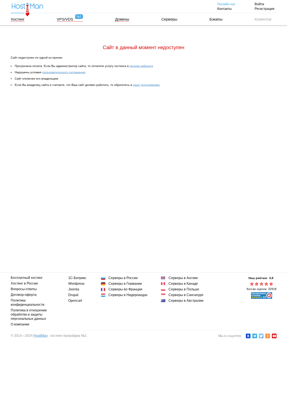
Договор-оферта (24, 295)
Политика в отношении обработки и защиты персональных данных (28, 314)
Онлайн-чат (227, 4)
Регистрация (264, 9)
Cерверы (169, 19)
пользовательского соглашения (64, 72)
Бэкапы (215, 19)
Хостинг (18, 19)
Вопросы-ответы (24, 289)
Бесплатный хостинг (26, 278)
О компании (20, 324)
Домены (122, 19)
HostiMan (40, 336)
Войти (259, 4)
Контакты (226, 9)
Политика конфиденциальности (27, 302)
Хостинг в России (24, 283)
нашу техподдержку (147, 85)
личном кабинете (141, 66)
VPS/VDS (69, 19)
